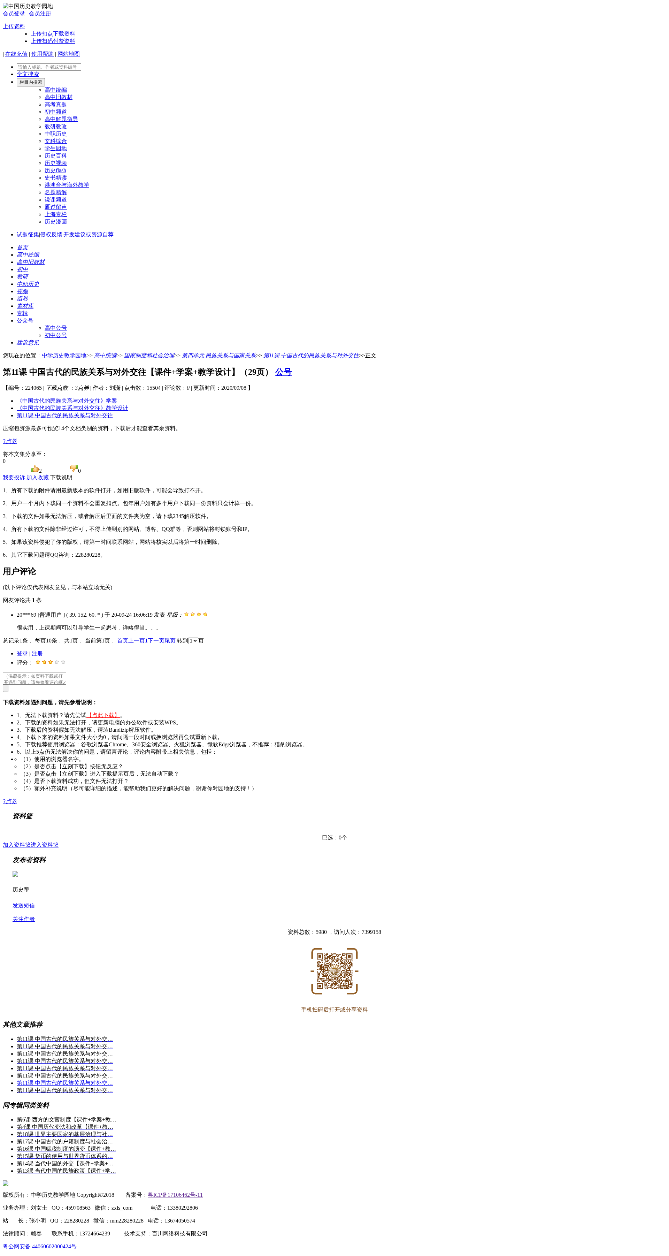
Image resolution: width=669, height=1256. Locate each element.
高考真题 (56, 104)
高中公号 (56, 328)
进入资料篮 (45, 845)
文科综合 (56, 141)
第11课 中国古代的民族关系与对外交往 (311, 355)
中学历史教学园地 (64, 355)
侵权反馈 (51, 234)
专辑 (22, 313)
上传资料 (14, 26)
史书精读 (56, 178)
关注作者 (24, 919)
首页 (122, 641)
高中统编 (56, 90)
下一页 (156, 641)
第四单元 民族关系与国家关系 (219, 355)
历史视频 (56, 163)
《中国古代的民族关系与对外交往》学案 (67, 401)
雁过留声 (56, 207)
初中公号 (56, 335)
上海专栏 (56, 214)
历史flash (55, 170)
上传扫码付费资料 (53, 41)
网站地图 (68, 54)
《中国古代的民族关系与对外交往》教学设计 (72, 408)
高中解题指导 (61, 119)
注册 (37, 653)
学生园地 (56, 148)
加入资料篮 (17, 845)
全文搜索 (28, 74)
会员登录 (14, 13)
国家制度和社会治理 (149, 355)
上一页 (136, 641)
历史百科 (56, 156)
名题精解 (56, 192)
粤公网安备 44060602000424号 (40, 1246)
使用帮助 (42, 54)
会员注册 (40, 13)
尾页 (170, 641)
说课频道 (56, 200)
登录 (22, 653)
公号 (283, 371)
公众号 (25, 320)
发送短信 (24, 905)
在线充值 (16, 54)
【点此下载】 (103, 715)
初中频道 (56, 112)
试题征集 (28, 234)
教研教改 (56, 126)
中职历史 (56, 134)
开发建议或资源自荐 (88, 234)
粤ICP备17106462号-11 (175, 1195)
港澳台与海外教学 (67, 185)
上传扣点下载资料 (53, 34)
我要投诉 (14, 477)
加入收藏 (37, 477)
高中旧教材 (58, 97)
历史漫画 (56, 221)
